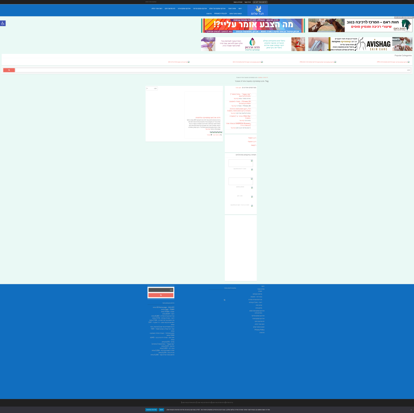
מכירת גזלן (171, 353)
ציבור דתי (171, 348)
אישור (161, 410)
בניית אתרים (229, 402)
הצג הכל (238, 88)
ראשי (240, 8)
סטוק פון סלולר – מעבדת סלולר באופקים (162, 333)
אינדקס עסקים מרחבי (200, 8)
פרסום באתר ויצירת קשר (167, 355)
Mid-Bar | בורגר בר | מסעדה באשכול (240, 117)
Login (166, 309)
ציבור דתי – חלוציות (256, 297)
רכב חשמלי (252, 138)
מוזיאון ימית (259, 308)
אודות (172, 342)
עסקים (260, 77)
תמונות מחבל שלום (236, 14)
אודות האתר (232, 8)
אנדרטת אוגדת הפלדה (167, 316)
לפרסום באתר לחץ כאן (260, 2)
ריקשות (253, 145)
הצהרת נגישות (238, 2)
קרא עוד (207, 129)
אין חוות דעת (216, 135)
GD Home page (162, 307)
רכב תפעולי (252, 142)
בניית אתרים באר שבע (218, 402)
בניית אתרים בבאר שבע (204, 402)
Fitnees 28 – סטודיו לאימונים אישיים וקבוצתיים (240, 102)
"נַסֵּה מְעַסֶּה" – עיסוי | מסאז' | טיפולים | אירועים (240, 95)
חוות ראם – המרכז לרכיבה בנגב (165, 337)
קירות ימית (259, 305)
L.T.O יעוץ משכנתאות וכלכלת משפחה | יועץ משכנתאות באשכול (239, 110)
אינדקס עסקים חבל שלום (217, 8)
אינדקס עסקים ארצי (184, 8)
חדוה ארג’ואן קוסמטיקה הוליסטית (208, 117)
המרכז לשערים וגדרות (167, 350)
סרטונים (209, 14)
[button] (3, 23)
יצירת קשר (247, 2)
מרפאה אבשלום (257, 294)
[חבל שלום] (257, 15)
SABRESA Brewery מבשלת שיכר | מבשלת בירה (238, 124)
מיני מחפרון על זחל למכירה (166, 320)
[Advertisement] (241, 248)
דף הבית (265, 77)
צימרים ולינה (258, 313)
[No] (411, 410)
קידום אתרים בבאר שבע (189, 402)
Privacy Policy (220, 14)
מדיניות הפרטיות (151, 410)
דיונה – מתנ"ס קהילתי (167, 318)
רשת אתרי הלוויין (157, 8)
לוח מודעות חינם (170, 8)
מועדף (209, 135)
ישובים (172, 312)
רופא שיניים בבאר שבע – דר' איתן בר (163, 322)
